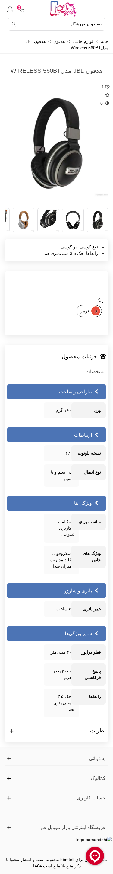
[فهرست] (102, 8)
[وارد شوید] (10, 8)
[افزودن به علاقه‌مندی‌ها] (105, 95)
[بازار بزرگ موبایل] (62, 9)
